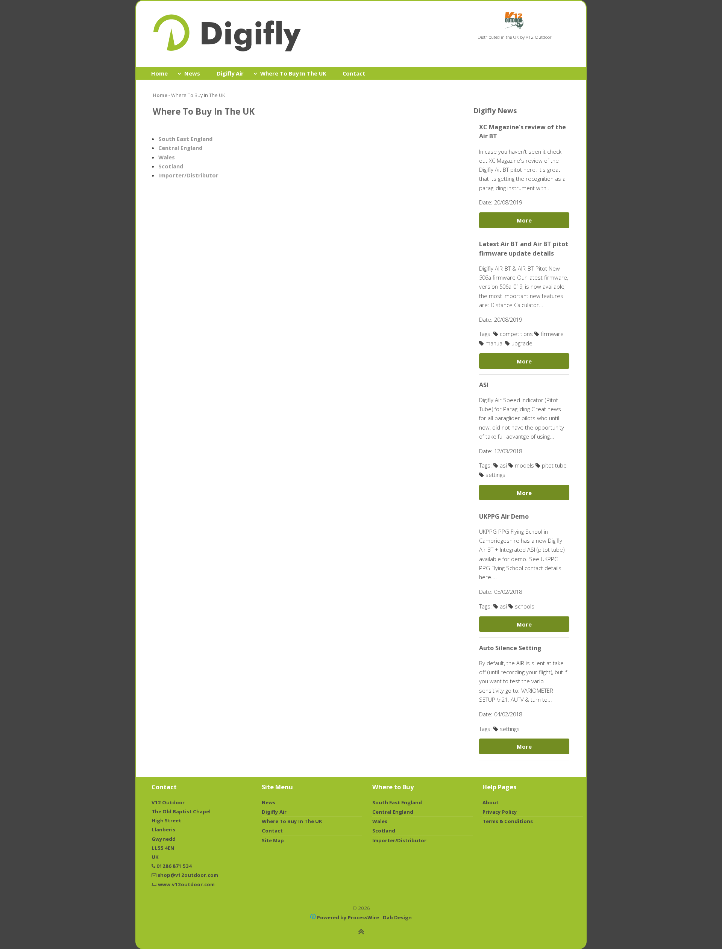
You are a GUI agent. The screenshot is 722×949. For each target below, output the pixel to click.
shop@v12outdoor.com (188, 875)
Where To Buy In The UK (293, 73)
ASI (483, 385)
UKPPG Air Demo (504, 516)
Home (159, 73)
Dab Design (397, 917)
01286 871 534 (174, 866)
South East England (185, 138)
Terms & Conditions (507, 821)
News (192, 73)
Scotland (170, 166)
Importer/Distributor (188, 175)
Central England (180, 147)
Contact (354, 73)
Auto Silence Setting (510, 648)
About (490, 802)
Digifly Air (230, 73)
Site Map (273, 840)
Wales (166, 157)
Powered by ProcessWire (347, 917)
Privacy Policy (499, 811)
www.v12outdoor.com (186, 884)
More (524, 220)
